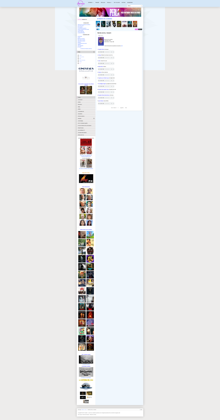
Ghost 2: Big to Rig (81, 31)
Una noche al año (81, 25)
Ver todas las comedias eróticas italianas (86, 168)
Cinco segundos (80, 45)
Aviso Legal (80, 414)
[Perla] (110, 12)
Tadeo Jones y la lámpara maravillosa (84, 24)
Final (126, 107)
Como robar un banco (81, 41)
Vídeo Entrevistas (82, 60)
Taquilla (109, 2)
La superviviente (80, 30)
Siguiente (121, 107)
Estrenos (90, 2)
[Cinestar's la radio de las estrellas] (86, 69)
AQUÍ (122, 45)
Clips (80, 58)
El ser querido (80, 26)
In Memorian (130, 2)
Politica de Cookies (93, 414)
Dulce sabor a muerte (81, 39)
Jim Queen (79, 46)
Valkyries (79, 44)
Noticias (123, 2)
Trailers (97, 2)
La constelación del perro (82, 28)
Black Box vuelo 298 (81, 38)
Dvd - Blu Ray (117, 2)
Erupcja (87, 29)
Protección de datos (85, 414)
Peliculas (103, 2)
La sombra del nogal (81, 32)
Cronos (79, 37)
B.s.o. (80, 63)
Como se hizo (81, 56)
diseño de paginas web (116, 412)
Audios (80, 55)
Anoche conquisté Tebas (82, 29)
